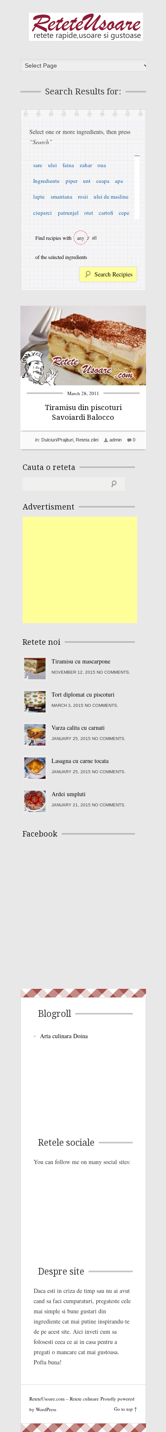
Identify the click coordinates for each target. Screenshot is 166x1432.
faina (68, 165)
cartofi (106, 212)
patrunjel (68, 212)
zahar (86, 165)
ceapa (102, 181)
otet (88, 212)
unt (87, 181)
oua (101, 165)
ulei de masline (111, 196)
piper (71, 181)
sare (37, 165)
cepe (124, 212)
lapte (39, 196)
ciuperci (42, 212)
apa (119, 181)
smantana (61, 196)
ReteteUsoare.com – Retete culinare (86, 27)
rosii (83, 196)
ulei (52, 165)
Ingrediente (46, 181)
